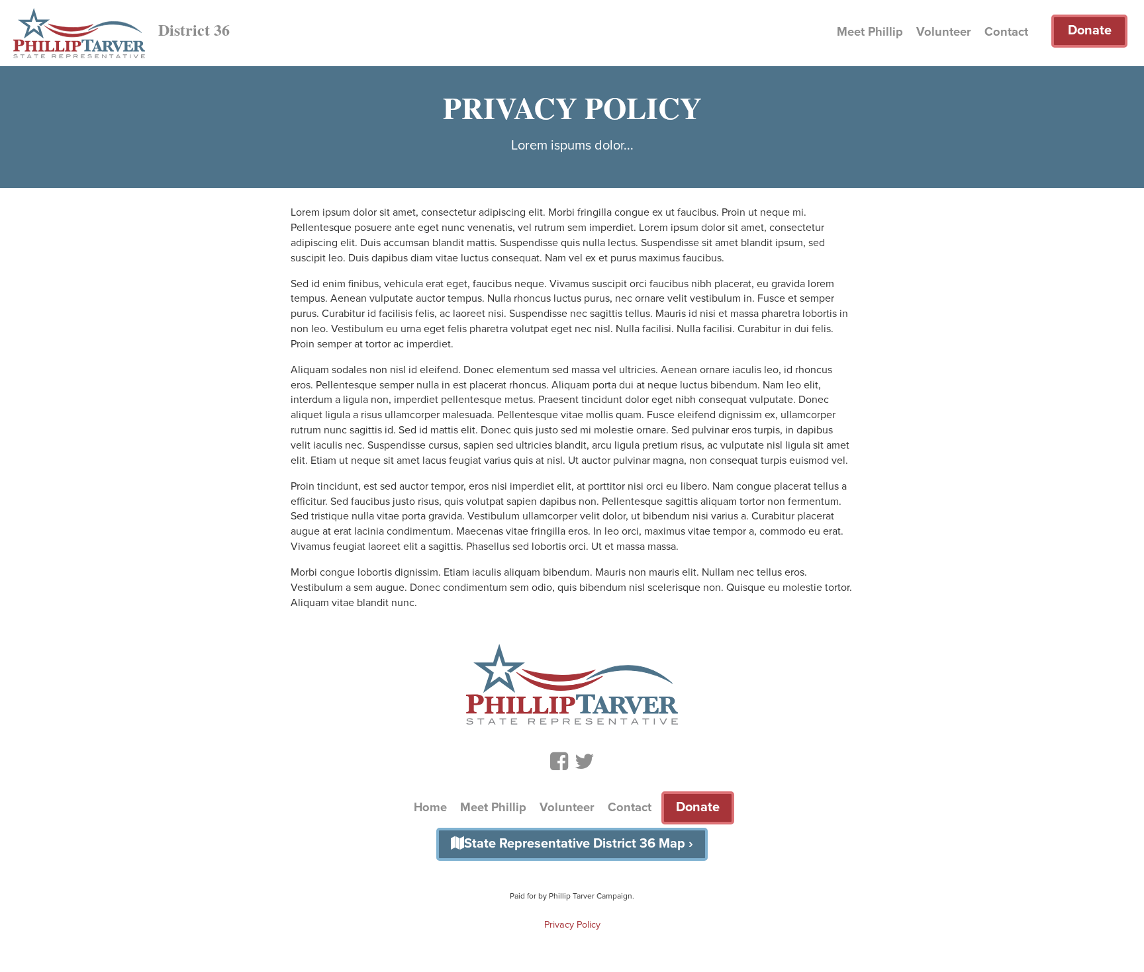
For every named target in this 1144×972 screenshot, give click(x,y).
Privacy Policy (572, 924)
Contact (1006, 31)
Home (430, 807)
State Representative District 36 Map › (578, 844)
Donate (1090, 30)
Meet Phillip (870, 31)
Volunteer (943, 31)
